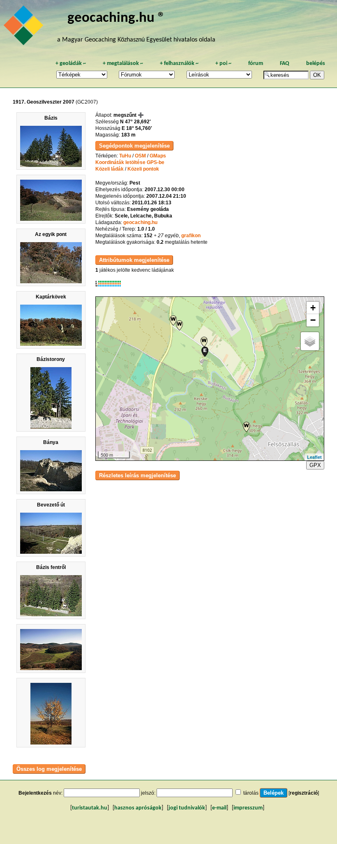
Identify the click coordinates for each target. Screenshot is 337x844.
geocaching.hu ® (116, 18)
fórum (255, 63)
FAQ (284, 63)
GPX (315, 465)
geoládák (71, 63)
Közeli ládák (109, 169)
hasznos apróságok (138, 808)
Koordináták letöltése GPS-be (129, 162)
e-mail (219, 808)
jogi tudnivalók (186, 808)
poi (223, 63)
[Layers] (310, 341)
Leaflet (314, 457)
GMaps (158, 156)
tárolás (251, 793)
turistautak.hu (89, 808)
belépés (315, 63)
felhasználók (179, 63)
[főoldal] (24, 27)
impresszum (248, 808)
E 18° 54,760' (137, 128)
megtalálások (123, 63)
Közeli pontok (143, 169)
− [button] (313, 320)
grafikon (191, 235)
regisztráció (304, 793)
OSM (140, 156)
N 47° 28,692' (135, 122)
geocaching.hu (140, 222)
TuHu (125, 156)
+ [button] (313, 308)
